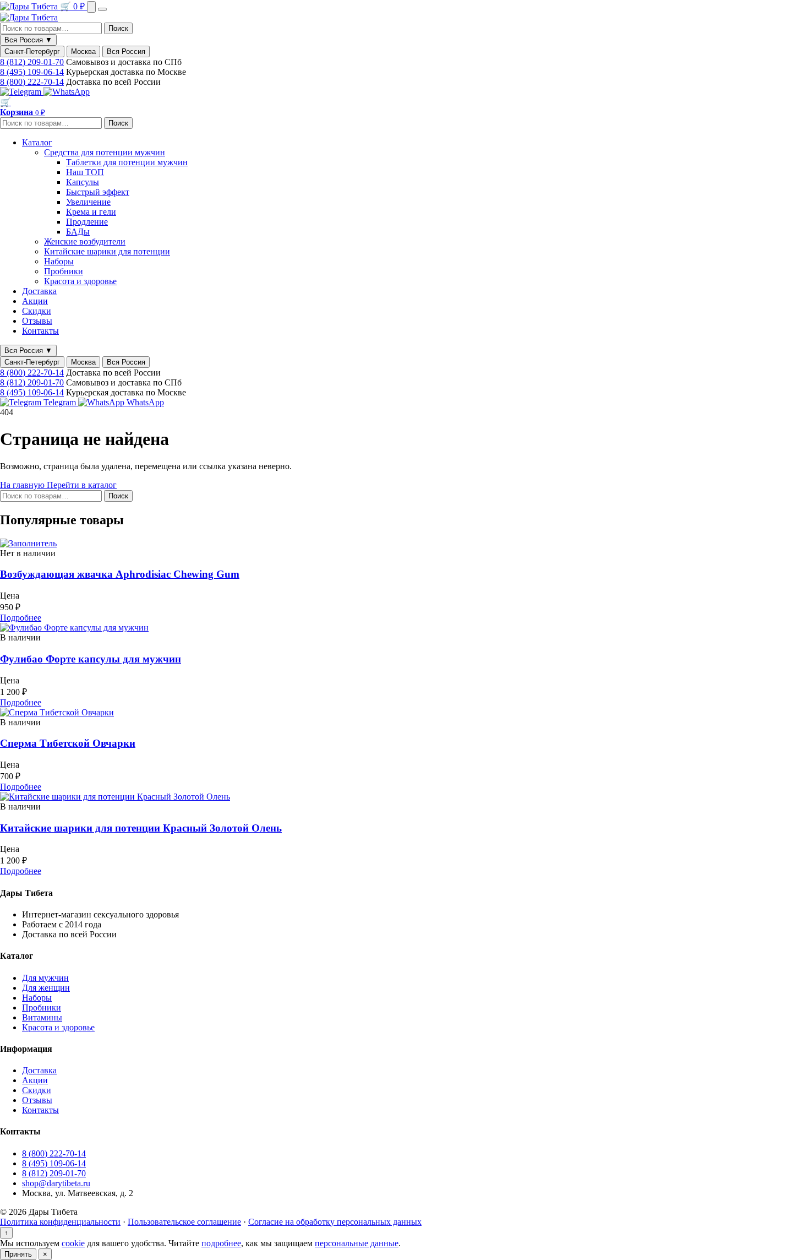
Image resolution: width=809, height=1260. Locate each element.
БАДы (78, 231)
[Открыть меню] (102, 9)
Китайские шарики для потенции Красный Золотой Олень (141, 828)
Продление (87, 221)
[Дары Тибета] (30, 6)
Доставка (39, 291)
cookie (73, 1243)
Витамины (42, 1017)
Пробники (63, 271)
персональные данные (356, 1243)
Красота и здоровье (80, 281)
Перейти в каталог (82, 485)
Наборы (59, 261)
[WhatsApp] (66, 91)
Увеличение (88, 202)
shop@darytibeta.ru (56, 1183)
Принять (18, 1254)
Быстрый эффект (97, 192)
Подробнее (20, 617)
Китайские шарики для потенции (107, 251)
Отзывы (37, 320)
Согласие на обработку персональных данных (335, 1221)
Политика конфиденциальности (60, 1221)
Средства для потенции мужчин (104, 152)
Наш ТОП (85, 172)
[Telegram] (21, 91)
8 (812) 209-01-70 (32, 62)
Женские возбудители (84, 241)
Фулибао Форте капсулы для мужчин (90, 659)
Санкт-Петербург (32, 51)
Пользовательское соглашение (184, 1221)
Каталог (37, 142)
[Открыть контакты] (91, 7)
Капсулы (82, 182)
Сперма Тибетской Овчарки (67, 743)
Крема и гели (91, 211)
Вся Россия (126, 51)
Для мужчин (45, 977)
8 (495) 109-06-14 (32, 72)
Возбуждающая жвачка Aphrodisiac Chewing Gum (119, 574)
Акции (35, 301)
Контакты (40, 330)
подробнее (221, 1243)
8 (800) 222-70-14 (32, 81)
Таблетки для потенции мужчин (127, 162)
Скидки (36, 311)
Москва (83, 51)
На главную (23, 485)
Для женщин (46, 987)
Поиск (118, 28)
